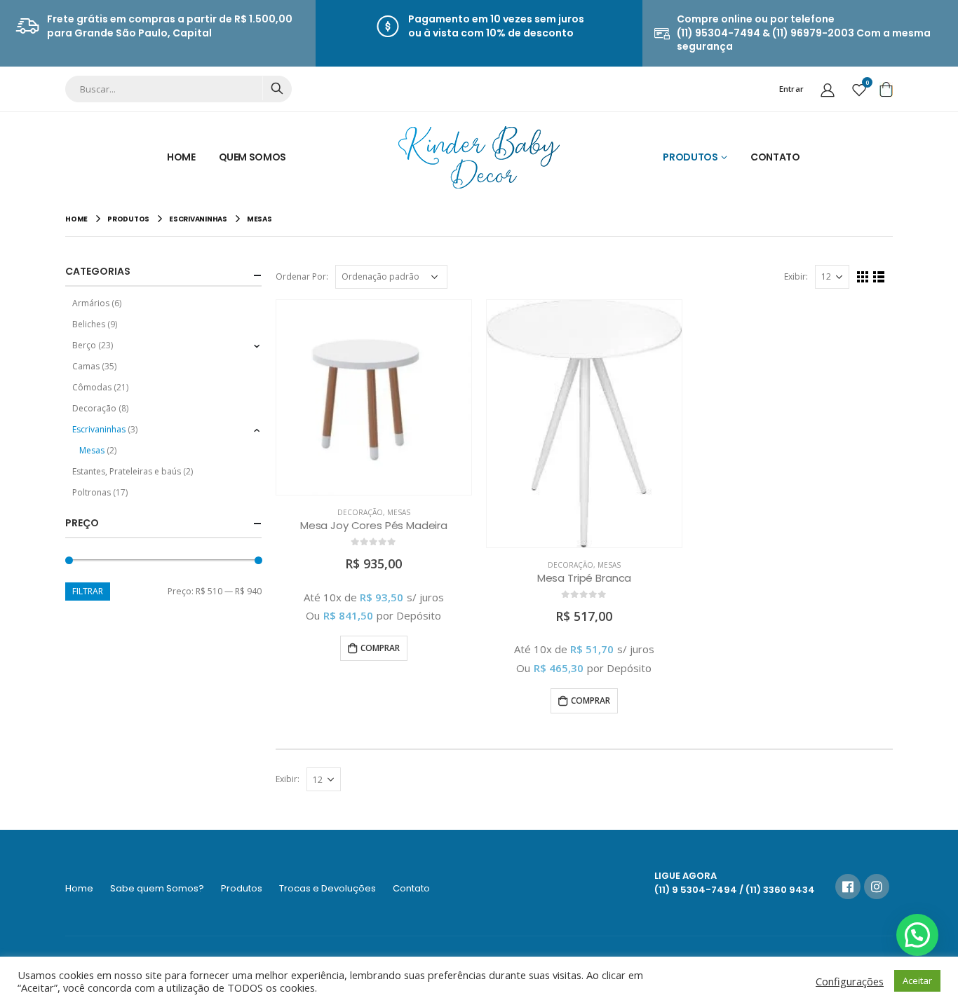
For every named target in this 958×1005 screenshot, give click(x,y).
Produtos (690, 157)
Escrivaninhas (99, 429)
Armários (90, 303)
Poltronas (91, 492)
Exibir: (796, 276)
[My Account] (827, 89)
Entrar (791, 88)
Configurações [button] (850, 981)
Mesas (398, 512)
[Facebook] (848, 886)
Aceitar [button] (917, 980)
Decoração (360, 512)
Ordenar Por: (302, 276)
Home (181, 157)
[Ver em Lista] (879, 277)
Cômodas (92, 387)
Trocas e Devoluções (327, 888)
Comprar (380, 648)
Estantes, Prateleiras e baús (126, 471)
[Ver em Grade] (863, 277)
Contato (775, 157)
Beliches (88, 324)
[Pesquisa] (276, 88)
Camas (86, 366)
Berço (84, 345)
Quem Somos (253, 157)
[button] (917, 935)
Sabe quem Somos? (157, 888)
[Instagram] (876, 886)
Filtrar (87, 591)
